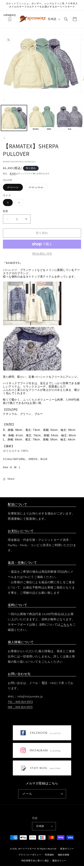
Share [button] (11, 478)
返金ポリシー (67, 848)
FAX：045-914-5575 (20, 707)
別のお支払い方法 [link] (42, 253)
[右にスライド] (4, 138)
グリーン (14, 188)
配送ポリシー (59, 860)
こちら (65, 624)
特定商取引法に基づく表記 (35, 860)
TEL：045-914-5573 (20, 702)
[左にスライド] (4, 100)
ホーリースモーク (27, 848)
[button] (9, 21)
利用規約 (49, 854)
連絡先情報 (63, 854)
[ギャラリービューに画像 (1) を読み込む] (14, 118)
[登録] (61, 793)
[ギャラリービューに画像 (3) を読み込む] (70, 118)
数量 (5, 211)
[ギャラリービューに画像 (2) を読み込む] (42, 118)
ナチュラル (37, 188)
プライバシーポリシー (29, 854)
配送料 (13, 173)
